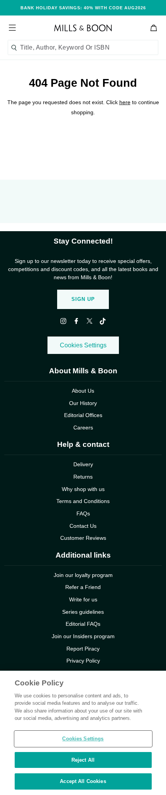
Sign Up (83, 299)
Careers (83, 427)
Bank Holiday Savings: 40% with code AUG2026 (83, 7)
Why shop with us (83, 489)
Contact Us (83, 526)
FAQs (83, 513)
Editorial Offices (83, 415)
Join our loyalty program (83, 575)
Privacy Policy (83, 661)
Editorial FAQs (83, 624)
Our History (83, 403)
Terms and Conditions (83, 501)
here (124, 102)
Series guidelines (83, 612)
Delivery (83, 464)
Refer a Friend (83, 587)
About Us (83, 391)
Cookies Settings (83, 345)
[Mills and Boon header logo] (83, 27)
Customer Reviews (83, 538)
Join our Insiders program (83, 636)
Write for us (83, 599)
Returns (83, 477)
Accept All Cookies (83, 781)
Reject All (83, 760)
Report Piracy (83, 649)
